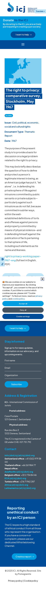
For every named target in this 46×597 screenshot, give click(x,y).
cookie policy (18, 298)
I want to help (22, 34)
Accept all (23, 303)
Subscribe (16, 384)
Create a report (23, 556)
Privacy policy (15, 580)
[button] (42, 279)
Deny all (23, 310)
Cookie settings (23, 316)
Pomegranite (24, 574)
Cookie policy (31, 580)
